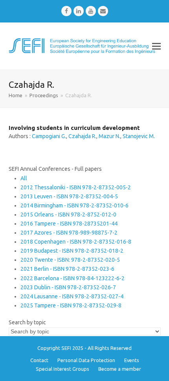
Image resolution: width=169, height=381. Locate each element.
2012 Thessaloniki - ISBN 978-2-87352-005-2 (75, 187)
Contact (39, 360)
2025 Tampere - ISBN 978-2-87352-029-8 (70, 305)
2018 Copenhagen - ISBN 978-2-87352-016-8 (75, 242)
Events (131, 360)
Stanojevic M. (139, 136)
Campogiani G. (49, 136)
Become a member (119, 369)
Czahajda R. (82, 136)
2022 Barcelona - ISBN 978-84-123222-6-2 (72, 278)
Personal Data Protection (86, 360)
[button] (156, 46)
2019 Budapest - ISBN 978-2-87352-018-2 (71, 251)
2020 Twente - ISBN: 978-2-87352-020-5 (70, 260)
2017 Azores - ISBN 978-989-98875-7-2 (69, 232)
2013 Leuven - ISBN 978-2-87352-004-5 (69, 196)
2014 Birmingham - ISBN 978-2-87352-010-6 (74, 205)
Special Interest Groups (62, 369)
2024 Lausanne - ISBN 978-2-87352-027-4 (71, 296)
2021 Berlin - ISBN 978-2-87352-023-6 (67, 269)
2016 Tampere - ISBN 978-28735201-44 (69, 223)
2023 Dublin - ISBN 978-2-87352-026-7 (68, 287)
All (23, 178)
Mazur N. (109, 136)
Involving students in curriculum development (74, 127)
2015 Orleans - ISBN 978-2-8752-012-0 (68, 214)
